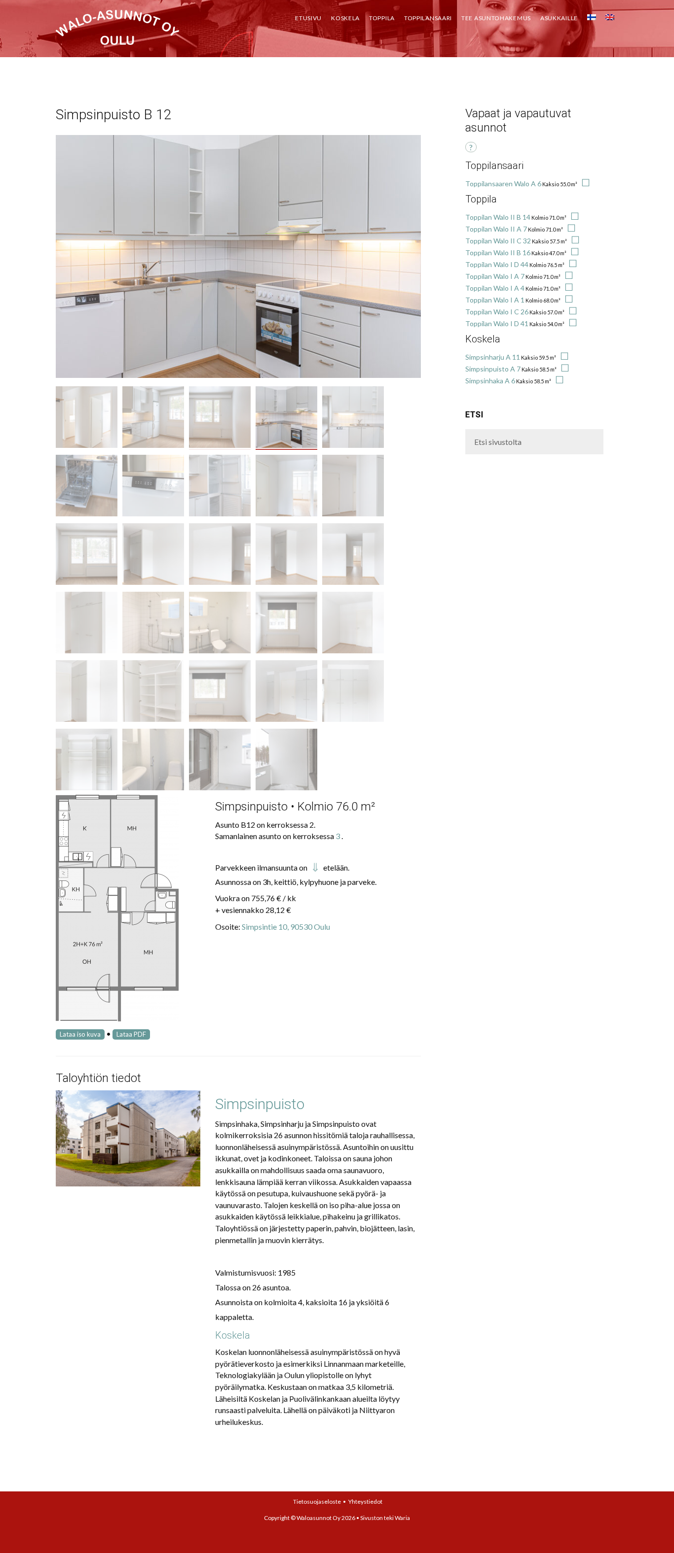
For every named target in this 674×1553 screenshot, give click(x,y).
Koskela (232, 1335)
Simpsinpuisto (259, 1104)
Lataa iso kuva (80, 1034)
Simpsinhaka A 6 (490, 380)
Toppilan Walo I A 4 (494, 288)
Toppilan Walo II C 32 (498, 240)
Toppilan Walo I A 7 (494, 276)
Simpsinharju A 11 (492, 357)
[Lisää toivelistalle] (584, 183)
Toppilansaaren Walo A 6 (503, 183)
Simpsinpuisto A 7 (493, 369)
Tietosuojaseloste (317, 1501)
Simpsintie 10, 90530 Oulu (286, 926)
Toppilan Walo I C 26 (496, 311)
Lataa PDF (131, 1034)
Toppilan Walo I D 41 (496, 323)
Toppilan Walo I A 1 (494, 300)
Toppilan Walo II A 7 (496, 229)
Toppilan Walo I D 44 (496, 264)
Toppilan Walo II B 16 (497, 252)
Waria (402, 1517)
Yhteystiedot (365, 1501)
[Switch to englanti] (609, 15)
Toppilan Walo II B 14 (497, 217)
